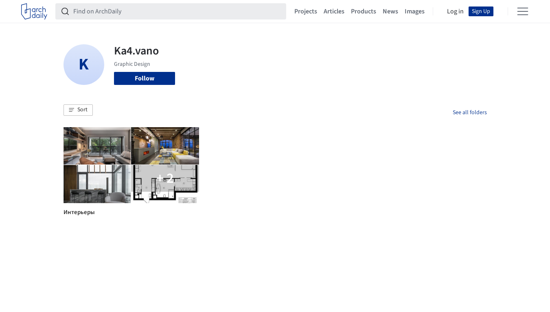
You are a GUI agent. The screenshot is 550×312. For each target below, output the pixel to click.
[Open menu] (522, 11)
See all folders (470, 112)
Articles (334, 11)
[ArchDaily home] (34, 11)
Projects (305, 11)
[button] (78, 110)
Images (415, 11)
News (390, 11)
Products (363, 11)
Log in (455, 11)
